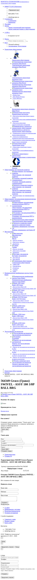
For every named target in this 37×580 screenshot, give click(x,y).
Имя (2, 439)
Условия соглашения (11, 513)
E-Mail (3, 555)
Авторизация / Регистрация (17, 46)
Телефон (3, 443)
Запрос (7, 26)
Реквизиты (11, 22)
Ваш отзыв (4, 495)
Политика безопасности (12, 511)
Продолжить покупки (7, 547)
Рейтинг (3, 491)
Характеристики (10, 454)
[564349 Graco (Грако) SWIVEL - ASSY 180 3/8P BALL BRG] (18, 396)
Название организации (8, 445)
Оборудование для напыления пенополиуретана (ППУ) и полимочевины (20, 199)
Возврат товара (9, 521)
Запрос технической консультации (19, 27)
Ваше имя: (4, 488)
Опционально (5, 563)
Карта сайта (8, 523)
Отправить (5, 502)
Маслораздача (9, 231)
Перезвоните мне (14, 10)
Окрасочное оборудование (13, 49)
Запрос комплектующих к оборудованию (21, 29)
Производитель (5, 411)
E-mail (3, 441)
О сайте (7, 507)
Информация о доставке (12, 509)
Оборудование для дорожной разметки (17, 170)
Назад (3, 541)
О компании (9, 19)
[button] (7, 32)
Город (3, 447)
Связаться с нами (10, 519)
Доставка (8, 24)
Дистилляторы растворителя (14, 331)
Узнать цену (5, 429)
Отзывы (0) (8, 456)
